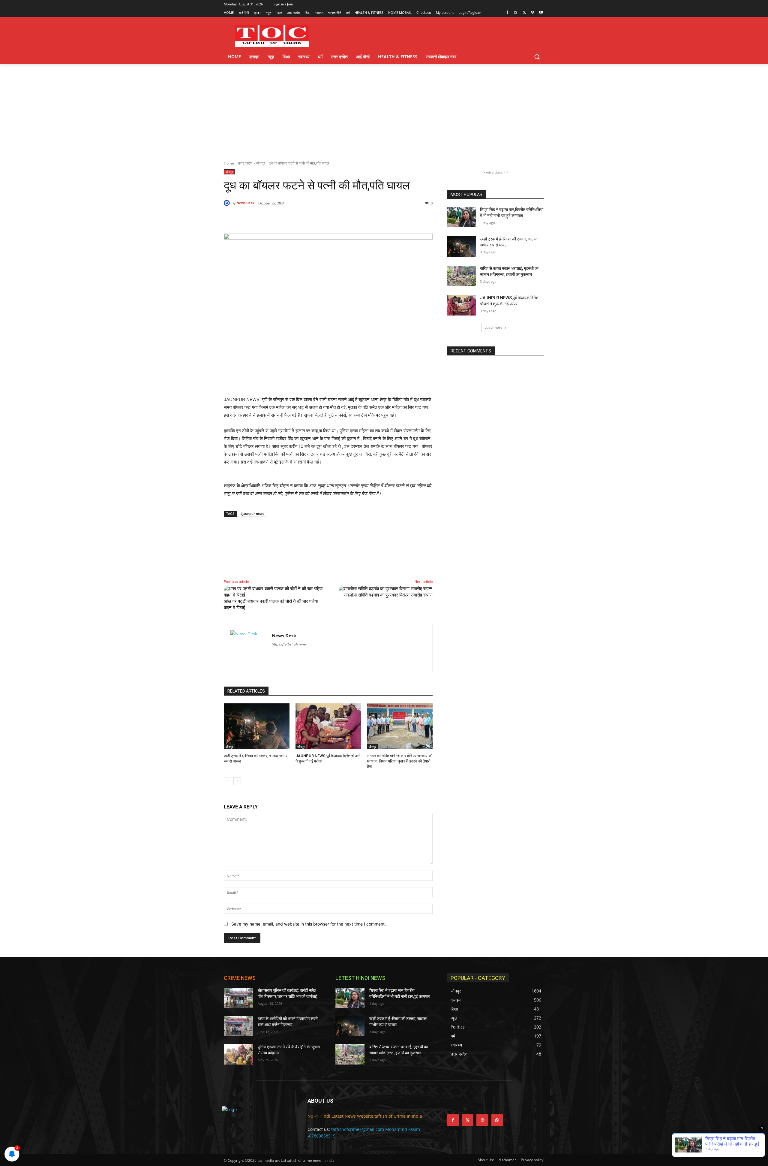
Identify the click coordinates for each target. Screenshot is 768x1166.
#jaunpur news (252, 513)
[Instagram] (515, 12)
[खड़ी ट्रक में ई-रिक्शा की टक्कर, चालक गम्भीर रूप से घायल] (257, 726)
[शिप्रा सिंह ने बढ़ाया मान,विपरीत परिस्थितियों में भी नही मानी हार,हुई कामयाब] (461, 217)
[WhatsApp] (307, 219)
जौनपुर (260, 163)
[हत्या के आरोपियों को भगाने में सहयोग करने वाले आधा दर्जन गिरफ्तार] (238, 1026)
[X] (524, 12)
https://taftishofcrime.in (290, 644)
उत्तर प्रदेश (245, 163)
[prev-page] (227, 781)
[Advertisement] (384, 109)
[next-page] (237, 781)
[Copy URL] (320, 219)
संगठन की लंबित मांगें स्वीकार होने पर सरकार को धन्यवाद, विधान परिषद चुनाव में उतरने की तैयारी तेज (399, 761)
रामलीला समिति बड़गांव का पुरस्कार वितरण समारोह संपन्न (388, 595)
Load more (493, 327)
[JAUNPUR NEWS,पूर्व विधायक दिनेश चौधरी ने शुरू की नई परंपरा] (328, 726)
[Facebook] (507, 12)
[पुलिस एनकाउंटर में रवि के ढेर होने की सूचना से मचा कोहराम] (238, 1054)
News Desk (245, 203)
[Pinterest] (293, 219)
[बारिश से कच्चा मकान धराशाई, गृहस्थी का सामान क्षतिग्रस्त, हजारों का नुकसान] (461, 276)
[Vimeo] (532, 12)
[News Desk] (228, 203)
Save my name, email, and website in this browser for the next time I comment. (308, 923)
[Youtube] (540, 12)
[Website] (482, 1120)
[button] (537, 57)
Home (229, 163)
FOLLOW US (461, 1101)
